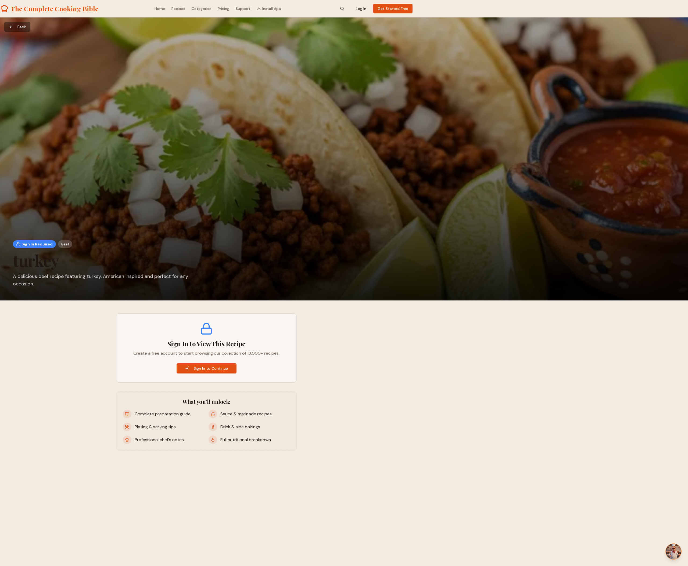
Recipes (178, 8)
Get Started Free (393, 8)
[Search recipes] (342, 8)
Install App (271, 8)
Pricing (223, 8)
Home (160, 8)
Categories (201, 8)
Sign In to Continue (211, 368)
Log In (361, 8)
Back (21, 26)
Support (243, 8)
